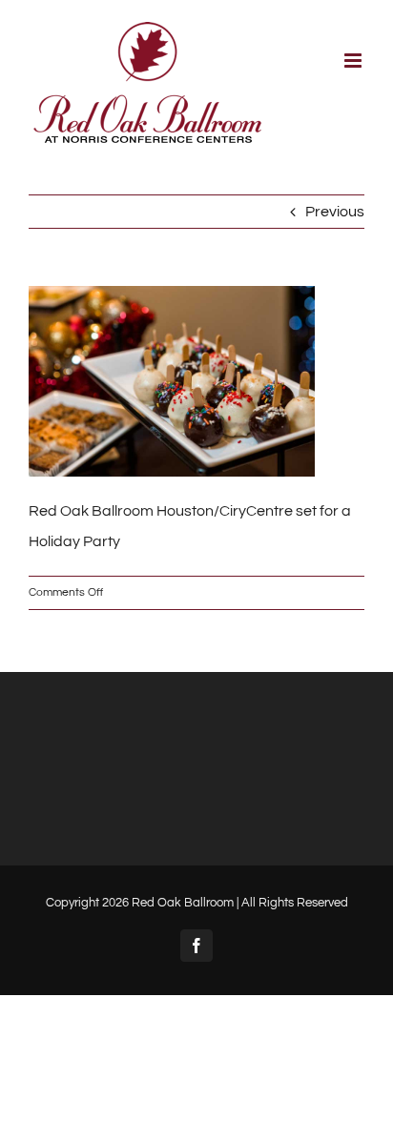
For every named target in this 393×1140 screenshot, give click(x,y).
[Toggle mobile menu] (354, 61)
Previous (334, 211)
